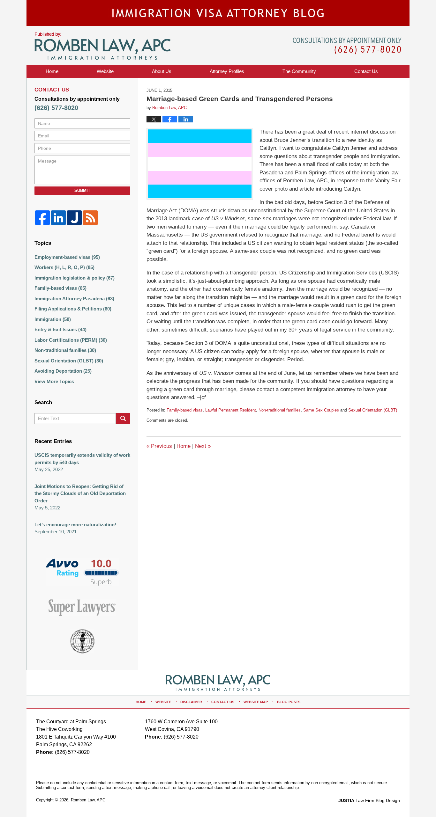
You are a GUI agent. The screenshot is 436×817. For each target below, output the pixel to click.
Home (52, 71)
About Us (161, 71)
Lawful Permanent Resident (230, 410)
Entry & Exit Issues (60, 329)
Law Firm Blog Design (369, 800)
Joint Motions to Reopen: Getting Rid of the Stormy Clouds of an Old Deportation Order (80, 493)
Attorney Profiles (227, 71)
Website (105, 71)
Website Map (256, 702)
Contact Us (222, 702)
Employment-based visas (67, 257)
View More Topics (54, 381)
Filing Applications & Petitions (72, 308)
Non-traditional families (280, 410)
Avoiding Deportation (63, 371)
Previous (159, 446)
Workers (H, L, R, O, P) (64, 267)
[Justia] (74, 217)
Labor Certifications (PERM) (70, 340)
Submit (82, 190)
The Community (299, 71)
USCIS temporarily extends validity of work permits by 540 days (82, 458)
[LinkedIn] (58, 217)
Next (203, 446)
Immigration (52, 319)
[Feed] (90, 217)
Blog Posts (288, 702)
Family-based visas (185, 410)
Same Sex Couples (321, 410)
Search (123, 418)
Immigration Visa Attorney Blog (102, 46)
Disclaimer (191, 702)
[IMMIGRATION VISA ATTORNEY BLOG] (218, 13)
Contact (366, 71)
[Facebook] (42, 217)
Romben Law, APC (88, 800)
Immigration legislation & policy (74, 278)
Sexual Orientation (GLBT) (372, 410)
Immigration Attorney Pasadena (74, 298)
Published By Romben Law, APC (347, 46)
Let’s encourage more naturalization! (75, 524)
